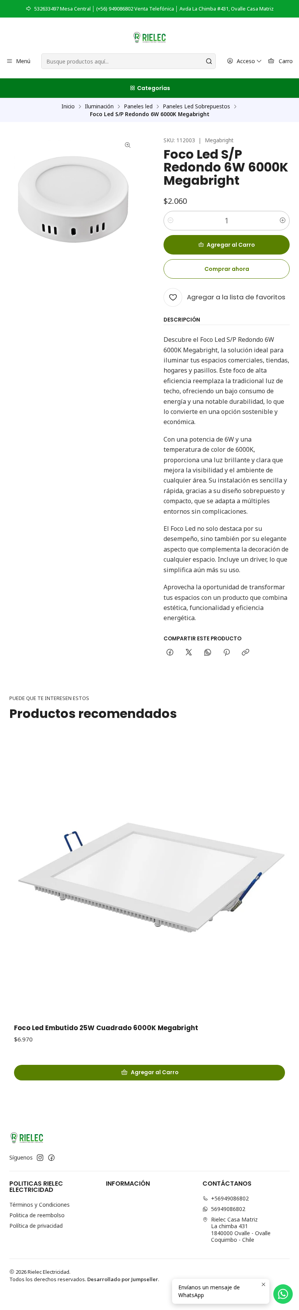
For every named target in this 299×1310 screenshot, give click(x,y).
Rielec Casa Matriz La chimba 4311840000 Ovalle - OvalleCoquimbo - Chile (241, 1230)
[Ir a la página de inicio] (149, 36)
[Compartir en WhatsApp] (207, 653)
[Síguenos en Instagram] (40, 1157)
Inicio (68, 106)
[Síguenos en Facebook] (51, 1157)
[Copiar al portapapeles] (245, 653)
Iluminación (99, 106)
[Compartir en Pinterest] (226, 653)
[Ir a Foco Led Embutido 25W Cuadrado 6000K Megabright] (149, 877)
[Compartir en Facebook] (170, 653)
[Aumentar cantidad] (282, 220)
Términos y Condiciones (39, 1204)
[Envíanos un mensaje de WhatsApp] (283, 1294)
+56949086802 (230, 1198)
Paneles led (138, 106)
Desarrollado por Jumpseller (122, 1279)
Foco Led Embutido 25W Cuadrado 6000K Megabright (106, 1028)
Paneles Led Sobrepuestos (196, 106)
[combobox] (128, 61)
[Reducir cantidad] (170, 220)
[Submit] (209, 61)
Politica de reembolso (37, 1215)
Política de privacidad (36, 1225)
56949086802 (228, 1209)
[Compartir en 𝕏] (188, 653)
